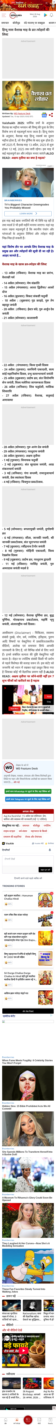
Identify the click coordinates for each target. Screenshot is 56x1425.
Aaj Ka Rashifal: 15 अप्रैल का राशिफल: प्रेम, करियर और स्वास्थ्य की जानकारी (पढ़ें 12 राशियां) (25, 817)
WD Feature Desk (22, 113)
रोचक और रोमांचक (33, 836)
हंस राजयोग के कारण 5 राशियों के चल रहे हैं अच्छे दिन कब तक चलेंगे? (10, 1394)
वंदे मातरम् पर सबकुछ (34, 23)
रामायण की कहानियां (12, 836)
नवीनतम (10, 1374)
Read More (14, 709)
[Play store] (46, 15)
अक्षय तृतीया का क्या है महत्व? (28, 158)
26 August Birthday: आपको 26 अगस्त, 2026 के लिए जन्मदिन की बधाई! (31, 1394)
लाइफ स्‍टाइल (9, 831)
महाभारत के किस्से (39, 831)
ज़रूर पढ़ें (11, 1296)
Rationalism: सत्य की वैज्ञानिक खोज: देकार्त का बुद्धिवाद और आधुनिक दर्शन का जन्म (32, 1316)
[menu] (4, 15)
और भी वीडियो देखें (12, 1330)
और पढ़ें (16, 782)
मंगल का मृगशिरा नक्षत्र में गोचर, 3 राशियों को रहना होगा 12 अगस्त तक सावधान (11, 1316)
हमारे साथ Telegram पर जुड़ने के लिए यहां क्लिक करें (28, 799)
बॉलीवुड (16, 23)
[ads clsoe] (54, 1408)
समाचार (5, 23)
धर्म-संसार (23, 831)
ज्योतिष (47, 825)
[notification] (51, 15)
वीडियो (9, 1325)
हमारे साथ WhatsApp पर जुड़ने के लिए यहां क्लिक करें (28, 791)
